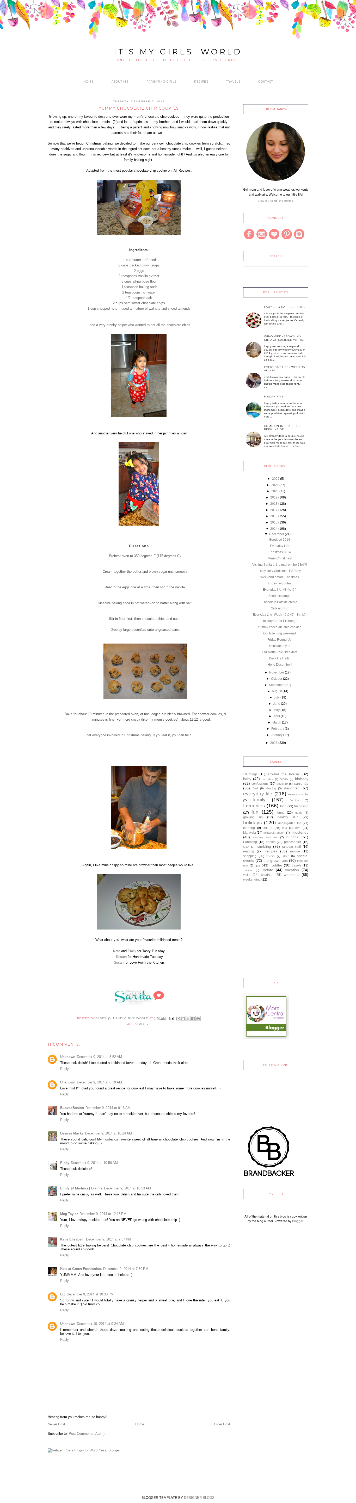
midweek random (274, 832)
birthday (301, 779)
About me (120, 81)
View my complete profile (275, 200)
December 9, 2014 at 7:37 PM (108, 1239)
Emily (132, 951)
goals (298, 812)
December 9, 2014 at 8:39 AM (99, 1082)
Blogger (297, 1221)
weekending (252, 879)
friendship (301, 806)
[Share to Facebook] (193, 1018)
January (277, 735)
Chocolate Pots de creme (279, 602)
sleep (286, 856)
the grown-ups (275, 860)
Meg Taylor (69, 1214)
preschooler (292, 842)
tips (257, 865)
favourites (254, 805)
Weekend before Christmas (279, 577)
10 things (250, 774)
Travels (233, 81)
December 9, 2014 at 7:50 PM (125, 1269)
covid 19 (282, 783)
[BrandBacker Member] (269, 1176)
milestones (299, 832)
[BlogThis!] (183, 1018)
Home (89, 81)
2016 (274, 516)
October (276, 679)
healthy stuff (288, 817)
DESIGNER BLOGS (199, 1498)
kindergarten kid (289, 823)
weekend (291, 874)
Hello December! (280, 664)
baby (247, 779)
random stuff (291, 847)
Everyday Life (279, 546)
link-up (267, 828)
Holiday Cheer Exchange (279, 621)
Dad (255, 788)
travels (296, 865)
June (276, 704)
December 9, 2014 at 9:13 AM (108, 1108)
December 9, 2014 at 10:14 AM (108, 1133)
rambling (264, 846)
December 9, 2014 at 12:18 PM (102, 1214)
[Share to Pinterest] (198, 1018)
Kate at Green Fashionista (81, 1269)
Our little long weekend (279, 633)
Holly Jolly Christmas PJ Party (280, 571)
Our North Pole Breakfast (279, 652)
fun (255, 812)
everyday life (257, 793)
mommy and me (265, 837)
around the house (283, 774)
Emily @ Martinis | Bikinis (81, 1188)
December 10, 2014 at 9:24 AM (100, 1324)
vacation (292, 870)
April (276, 716)
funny (280, 812)
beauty (284, 779)
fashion (294, 800)
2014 (274, 529)
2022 (275, 479)
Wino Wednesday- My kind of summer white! (284, 338)
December (276, 534)
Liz (62, 1294)
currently (301, 783)
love (297, 828)
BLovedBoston (72, 1108)
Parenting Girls (161, 81)
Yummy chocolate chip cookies (279, 627)
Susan (119, 962)
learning (249, 828)
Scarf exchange (279, 596)
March (276, 722)
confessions (259, 783)
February (277, 729)
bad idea (267, 779)
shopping (249, 856)
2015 (274, 522)
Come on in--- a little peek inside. (283, 427)
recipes (145, 1024)
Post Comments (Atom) (87, 1434)
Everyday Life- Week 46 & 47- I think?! (279, 614)
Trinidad (248, 870)
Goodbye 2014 (279, 539)
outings (292, 837)
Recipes (201, 81)
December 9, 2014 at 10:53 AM (127, 1188)
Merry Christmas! (280, 558)
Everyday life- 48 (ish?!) (279, 589)
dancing (271, 788)
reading (248, 851)
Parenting (250, 842)
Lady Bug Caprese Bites (284, 307)
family (259, 799)
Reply (64, 1069)
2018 (274, 504)
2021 (275, 485)
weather (267, 875)
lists (284, 828)
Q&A (246, 846)
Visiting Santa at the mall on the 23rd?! (279, 564)
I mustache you (279, 646)
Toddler (276, 865)
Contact (265, 81)
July (277, 697)
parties (270, 842)
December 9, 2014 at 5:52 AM (99, 1057)
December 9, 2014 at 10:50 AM (94, 1163)
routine (295, 851)
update (267, 870)
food (283, 806)
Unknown (67, 1057)
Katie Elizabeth (72, 1239)
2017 (274, 510)
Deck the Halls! (279, 658)
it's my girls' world (178, 52)
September (277, 685)
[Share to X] (188, 1018)
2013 (274, 743)
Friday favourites (279, 583)
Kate (116, 951)
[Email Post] (171, 1018)
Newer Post (56, 1424)
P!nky (64, 1163)
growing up (253, 817)
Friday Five (274, 396)
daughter (291, 788)
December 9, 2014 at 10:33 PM (90, 1294)
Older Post (222, 1424)
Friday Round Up (279, 639)
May (277, 710)
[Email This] (178, 1018)
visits (246, 875)
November (276, 672)
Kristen (121, 957)
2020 (275, 491)
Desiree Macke (71, 1133)
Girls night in (280, 608)
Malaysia (249, 832)
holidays (252, 822)
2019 (274, 497)
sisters (270, 856)
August (277, 691)
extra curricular (298, 794)
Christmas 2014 (279, 552)
